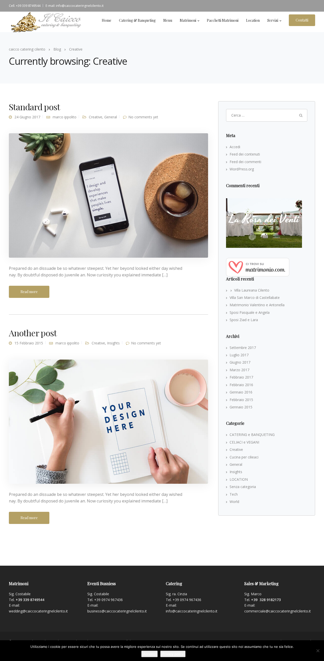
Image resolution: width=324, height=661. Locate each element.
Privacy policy (173, 654)
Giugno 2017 (240, 362)
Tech (234, 494)
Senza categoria (243, 486)
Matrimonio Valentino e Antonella (257, 304)
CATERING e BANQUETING (252, 434)
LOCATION (239, 479)
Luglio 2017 (239, 354)
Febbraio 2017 (241, 377)
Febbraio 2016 (241, 384)
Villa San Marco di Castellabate (255, 297)
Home (106, 20)
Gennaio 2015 (241, 407)
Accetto (149, 654)
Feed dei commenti (245, 161)
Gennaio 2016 (241, 392)
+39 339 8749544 (30, 599)
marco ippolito (64, 117)
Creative (95, 117)
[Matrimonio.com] (257, 266)
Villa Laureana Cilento (251, 290)
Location (253, 20)
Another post (33, 333)
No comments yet (143, 117)
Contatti (302, 20)
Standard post (34, 107)
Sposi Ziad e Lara (244, 319)
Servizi (272, 20)
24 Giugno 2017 (27, 117)
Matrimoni (188, 20)
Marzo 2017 (239, 369)
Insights (113, 343)
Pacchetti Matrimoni (222, 20)
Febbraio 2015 (241, 399)
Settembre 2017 (243, 347)
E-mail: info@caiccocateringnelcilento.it (75, 6)
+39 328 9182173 (266, 599)
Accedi (235, 146)
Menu (167, 20)
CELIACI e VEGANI (244, 442)
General (110, 117)
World (234, 501)
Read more (29, 291)
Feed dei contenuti (245, 154)
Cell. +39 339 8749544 (24, 6)
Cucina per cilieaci (244, 457)
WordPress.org (242, 169)
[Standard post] (108, 195)
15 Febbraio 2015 (28, 343)
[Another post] (108, 421)
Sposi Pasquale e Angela (250, 312)
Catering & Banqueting (137, 20)
